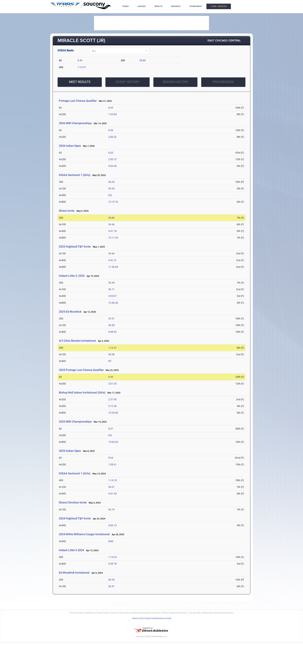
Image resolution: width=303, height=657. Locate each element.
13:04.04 (113, 441)
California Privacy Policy (97, 613)
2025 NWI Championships (75, 421)
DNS (110, 541)
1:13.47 (81, 67)
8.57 (110, 428)
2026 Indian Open (70, 145)
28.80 (142, 60)
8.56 (110, 130)
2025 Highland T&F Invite (75, 246)
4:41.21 (112, 260)
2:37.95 (112, 399)
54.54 (111, 188)
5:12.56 (112, 406)
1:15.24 (112, 557)
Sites (127, 613)
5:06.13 (112, 525)
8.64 (110, 457)
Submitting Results (141, 613)
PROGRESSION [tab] (223, 82)
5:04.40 (112, 165)
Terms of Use (116, 613)
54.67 (111, 486)
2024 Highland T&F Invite (75, 518)
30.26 (111, 181)
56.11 (111, 289)
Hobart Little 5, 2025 (72, 275)
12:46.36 (113, 302)
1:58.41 (112, 464)
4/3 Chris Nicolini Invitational (77, 340)
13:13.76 (113, 201)
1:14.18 (112, 480)
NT (110, 361)
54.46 (111, 224)
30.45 (111, 579)
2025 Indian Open (70, 450)
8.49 (79, 60)
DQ (110, 195)
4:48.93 (112, 331)
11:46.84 (113, 266)
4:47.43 (112, 493)
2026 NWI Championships (75, 123)
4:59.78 (112, 563)
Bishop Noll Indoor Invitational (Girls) (82, 392)
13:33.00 (113, 412)
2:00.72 (112, 159)
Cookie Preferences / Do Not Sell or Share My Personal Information (201, 613)
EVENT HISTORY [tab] (127, 82)
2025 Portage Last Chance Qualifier (81, 370)
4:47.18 (112, 231)
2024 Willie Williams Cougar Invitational (84, 534)
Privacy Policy (76, 613)
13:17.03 (113, 237)
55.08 (111, 354)
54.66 (111, 253)
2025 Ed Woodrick (70, 311)
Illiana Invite (67, 210)
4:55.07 (112, 295)
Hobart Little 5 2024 (71, 550)
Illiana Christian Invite (73, 502)
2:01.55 (112, 383)
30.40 (111, 282)
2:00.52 (112, 136)
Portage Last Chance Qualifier (78, 100)
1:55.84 (112, 114)
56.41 (111, 586)
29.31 (111, 318)
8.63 (110, 107)
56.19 (111, 509)
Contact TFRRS (159, 613)
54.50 (111, 325)
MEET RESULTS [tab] (79, 82)
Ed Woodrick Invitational (74, 572)
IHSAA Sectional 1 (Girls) (74, 175)
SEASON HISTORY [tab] (175, 82)
